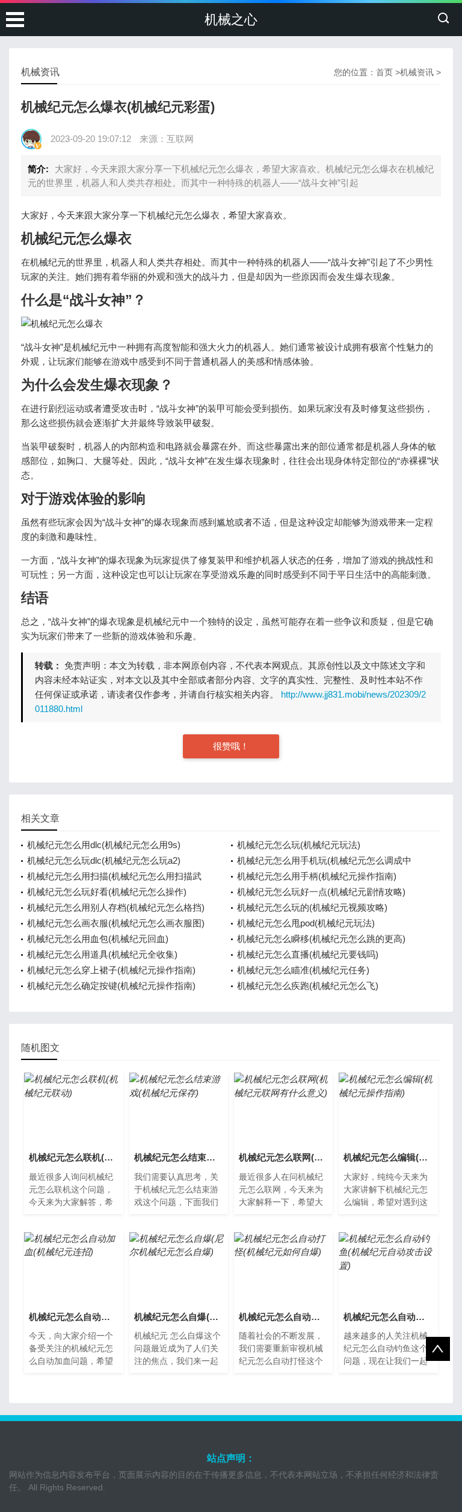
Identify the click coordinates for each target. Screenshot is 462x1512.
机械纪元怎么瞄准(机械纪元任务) (303, 970)
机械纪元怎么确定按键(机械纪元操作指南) (111, 986)
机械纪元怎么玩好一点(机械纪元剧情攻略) (321, 892)
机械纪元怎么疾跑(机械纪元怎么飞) (307, 986)
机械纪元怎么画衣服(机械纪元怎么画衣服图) (116, 923)
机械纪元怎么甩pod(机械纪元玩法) (306, 923)
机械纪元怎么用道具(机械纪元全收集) (102, 954)
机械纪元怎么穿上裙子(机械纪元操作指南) (111, 970)
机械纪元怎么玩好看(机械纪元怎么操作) (106, 892)
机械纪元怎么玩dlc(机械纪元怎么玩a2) (103, 860)
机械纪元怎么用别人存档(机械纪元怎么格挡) (116, 907)
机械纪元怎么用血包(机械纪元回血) (97, 939)
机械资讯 (417, 72)
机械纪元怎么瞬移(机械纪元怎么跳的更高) (321, 939)
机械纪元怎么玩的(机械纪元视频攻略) (312, 907)
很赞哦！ (231, 746)
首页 (384, 72)
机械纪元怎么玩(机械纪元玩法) (298, 845)
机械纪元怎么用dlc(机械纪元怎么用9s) (103, 845)
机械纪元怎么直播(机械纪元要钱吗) (307, 954)
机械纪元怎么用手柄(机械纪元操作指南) (316, 876)
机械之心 (231, 19)
